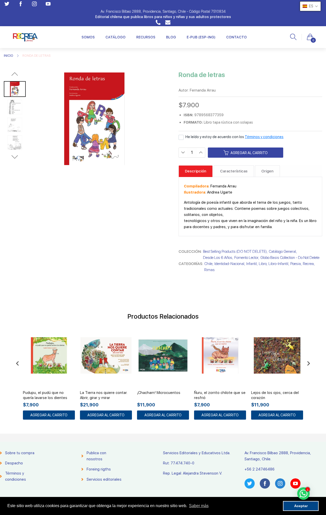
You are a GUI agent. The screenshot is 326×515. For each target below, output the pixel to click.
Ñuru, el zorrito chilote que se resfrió (220, 395)
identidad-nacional (229, 263)
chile (208, 263)
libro (262, 263)
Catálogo (115, 37)
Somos (88, 37)
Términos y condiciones (264, 137)
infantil (251, 263)
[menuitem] (88, 37)
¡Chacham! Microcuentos (158, 392)
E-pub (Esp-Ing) (201, 37)
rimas (209, 270)
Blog (171, 37)
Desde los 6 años (217, 257)
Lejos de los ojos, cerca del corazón (275, 395)
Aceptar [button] (301, 506)
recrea (308, 263)
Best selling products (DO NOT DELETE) (235, 251)
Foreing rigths (99, 469)
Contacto (236, 37)
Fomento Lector (246, 257)
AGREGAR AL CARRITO (48, 415)
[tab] (196, 171)
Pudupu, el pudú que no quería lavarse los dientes (45, 395)
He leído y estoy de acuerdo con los (234, 137)
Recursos (145, 37)
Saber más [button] (199, 506)
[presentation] (17, 363)
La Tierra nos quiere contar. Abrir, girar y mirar (103, 395)
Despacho (14, 463)
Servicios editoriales (104, 479)
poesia (295, 263)
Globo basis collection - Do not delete (289, 257)
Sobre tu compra (19, 453)
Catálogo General (282, 251)
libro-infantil (278, 263)
